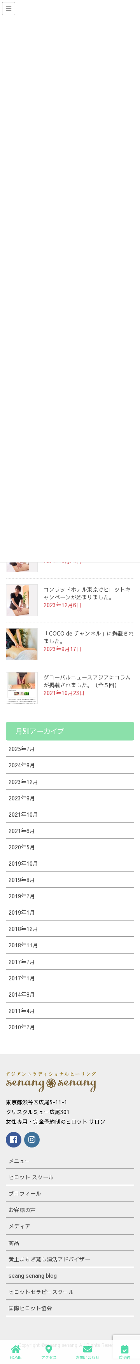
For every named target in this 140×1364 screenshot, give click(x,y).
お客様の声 (22, 1210)
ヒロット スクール (31, 1177)
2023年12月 (23, 782)
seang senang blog (33, 1275)
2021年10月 (23, 814)
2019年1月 (22, 912)
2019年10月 (23, 863)
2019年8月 (22, 880)
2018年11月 (23, 945)
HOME (16, 1357)
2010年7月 (22, 1027)
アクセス (49, 1357)
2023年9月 (22, 798)
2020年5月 (22, 847)
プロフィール (25, 1193)
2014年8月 (22, 994)
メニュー (19, 1161)
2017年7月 (22, 962)
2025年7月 (22, 749)
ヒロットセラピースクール (41, 1292)
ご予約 (124, 1357)
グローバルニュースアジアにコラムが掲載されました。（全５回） (87, 681)
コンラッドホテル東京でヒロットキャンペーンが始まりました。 (87, 593)
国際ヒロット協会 (30, 1308)
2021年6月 (22, 831)
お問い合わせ (87, 1357)
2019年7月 (22, 896)
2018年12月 (23, 929)
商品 (14, 1243)
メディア (19, 1226)
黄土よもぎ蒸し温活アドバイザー (49, 1259)
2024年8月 (22, 765)
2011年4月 (22, 1011)
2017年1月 (22, 978)
